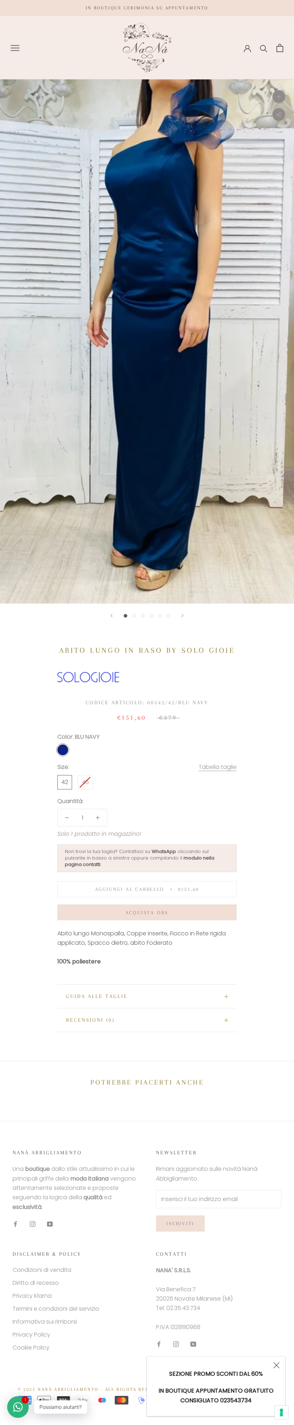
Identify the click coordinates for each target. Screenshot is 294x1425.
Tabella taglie (218, 767)
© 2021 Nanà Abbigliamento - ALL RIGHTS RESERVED (92, 1389)
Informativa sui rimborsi (45, 1322)
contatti (91, 864)
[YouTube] (50, 1223)
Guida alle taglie (97, 996)
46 (85, 782)
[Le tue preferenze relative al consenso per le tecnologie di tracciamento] (281, 1412)
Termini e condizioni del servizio (56, 1309)
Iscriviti (180, 1223)
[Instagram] (32, 1223)
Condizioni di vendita (42, 1270)
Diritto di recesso (36, 1283)
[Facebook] (15, 1223)
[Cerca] (263, 48)
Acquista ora (147, 912)
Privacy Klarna (32, 1296)
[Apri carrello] (279, 48)
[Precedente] (111, 615)
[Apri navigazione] (15, 48)
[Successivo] (182, 615)
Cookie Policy (31, 1347)
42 (64, 782)
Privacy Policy (31, 1334)
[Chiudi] (276, 1365)
